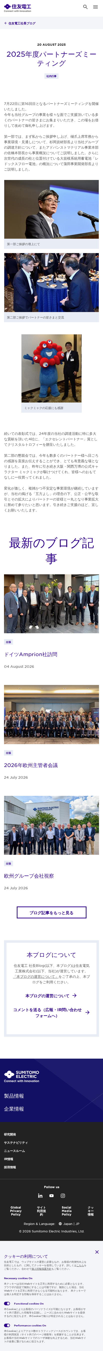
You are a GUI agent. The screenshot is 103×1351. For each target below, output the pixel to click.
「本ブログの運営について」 (35, 976)
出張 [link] (8, 641)
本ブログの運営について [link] (48, 995)
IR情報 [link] (8, 1159)
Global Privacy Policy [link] (16, 1211)
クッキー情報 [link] (91, 1211)
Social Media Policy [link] (67, 1211)
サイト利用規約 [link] (41, 1211)
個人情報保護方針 (42, 1268)
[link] (17, 6)
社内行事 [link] (51, 76)
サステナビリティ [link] (16, 1142)
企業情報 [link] (14, 1109)
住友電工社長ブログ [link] (22, 23)
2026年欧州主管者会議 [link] (31, 765)
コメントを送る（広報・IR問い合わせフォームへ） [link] (47, 1012)
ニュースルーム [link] (14, 1151)
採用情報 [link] (10, 1167)
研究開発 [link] (10, 1134)
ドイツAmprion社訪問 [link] (30, 654)
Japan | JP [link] (71, 1223)
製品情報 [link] (14, 1096)
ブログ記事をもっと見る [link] (52, 912)
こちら (80, 1265)
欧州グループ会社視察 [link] (29, 876)
